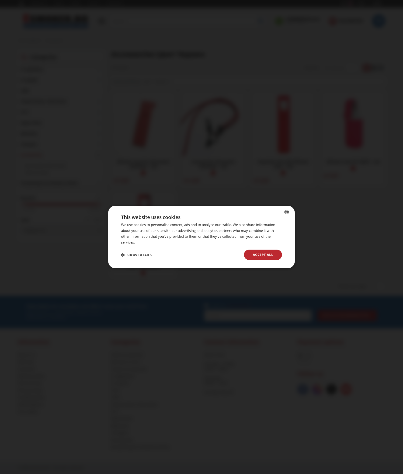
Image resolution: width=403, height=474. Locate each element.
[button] (136, 255)
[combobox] (286, 212)
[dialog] (201, 237)
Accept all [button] (263, 254)
